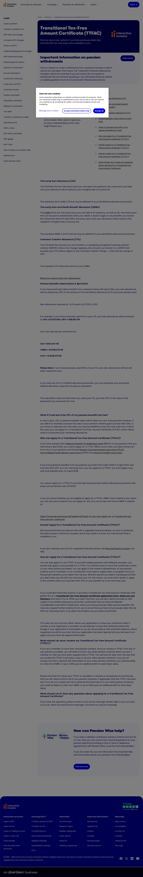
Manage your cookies (48, 111)
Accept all (99, 111)
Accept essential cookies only (76, 111)
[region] (72, 103)
